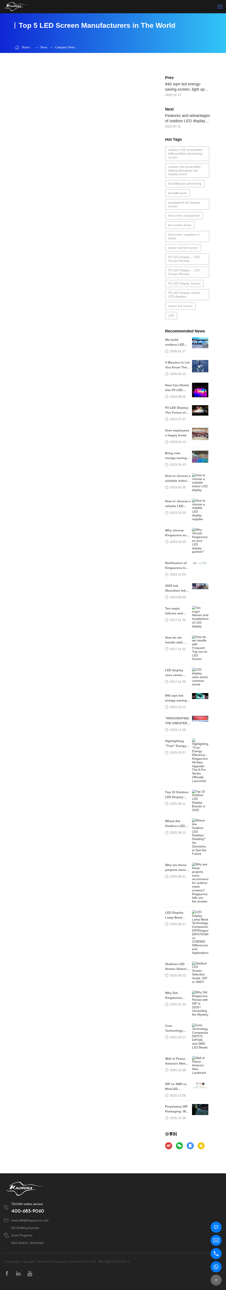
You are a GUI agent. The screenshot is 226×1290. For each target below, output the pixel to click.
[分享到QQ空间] (201, 1145)
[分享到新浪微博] (168, 1145)
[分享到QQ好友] (190, 1145)
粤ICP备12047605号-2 (114, 1261)
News (41, 47)
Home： (27, 47)
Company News (62, 47)
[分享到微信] (179, 1145)
